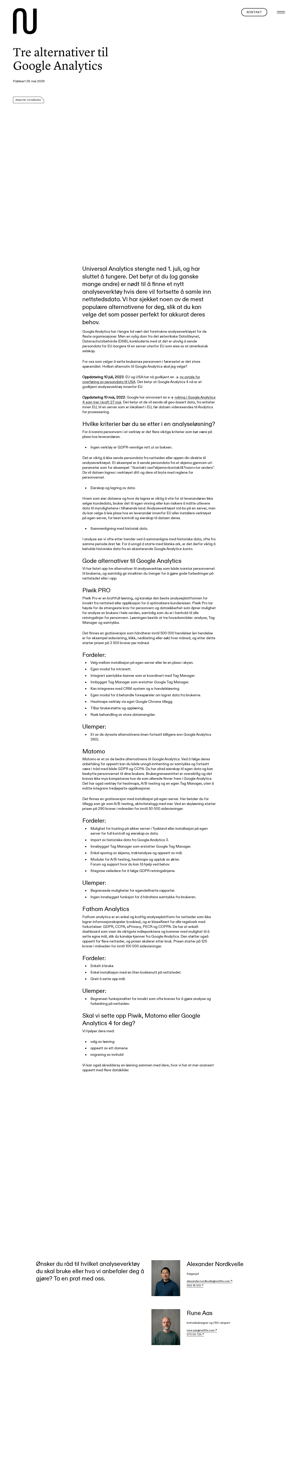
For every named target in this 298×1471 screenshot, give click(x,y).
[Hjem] (25, 22)
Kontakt (254, 12)
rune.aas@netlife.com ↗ (202, 1330)
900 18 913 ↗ (195, 1285)
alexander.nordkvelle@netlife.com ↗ (210, 1281)
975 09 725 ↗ (195, 1334)
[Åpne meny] (281, 12)
